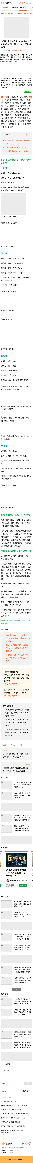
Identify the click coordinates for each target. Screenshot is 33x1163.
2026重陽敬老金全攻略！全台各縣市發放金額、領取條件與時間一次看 (23, 1001)
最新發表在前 (26, 1091)
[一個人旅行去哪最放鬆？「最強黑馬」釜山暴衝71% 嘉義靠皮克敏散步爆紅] (6, 970)
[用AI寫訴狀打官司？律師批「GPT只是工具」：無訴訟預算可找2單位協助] (6, 818)
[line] (26, 1143)
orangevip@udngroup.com (16, 1147)
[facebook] (23, 1143)
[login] (27, 2)
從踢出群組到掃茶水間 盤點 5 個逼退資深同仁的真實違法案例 (23, 1034)
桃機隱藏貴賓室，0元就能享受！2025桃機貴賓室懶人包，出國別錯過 (18, 638)
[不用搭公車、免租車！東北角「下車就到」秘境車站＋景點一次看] (6, 1012)
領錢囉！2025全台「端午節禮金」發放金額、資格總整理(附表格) (17, 658)
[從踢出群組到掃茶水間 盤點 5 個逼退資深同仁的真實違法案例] (6, 1035)
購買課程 (22, 2)
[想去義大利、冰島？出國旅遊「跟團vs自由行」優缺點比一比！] (6, 904)
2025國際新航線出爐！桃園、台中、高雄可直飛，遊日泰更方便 (23, 784)
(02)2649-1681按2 (13, 1150)
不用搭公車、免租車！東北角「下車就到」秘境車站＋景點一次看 (22, 1012)
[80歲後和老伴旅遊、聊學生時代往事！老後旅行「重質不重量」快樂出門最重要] (6, 948)
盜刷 (21, 745)
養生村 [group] (4, 14)
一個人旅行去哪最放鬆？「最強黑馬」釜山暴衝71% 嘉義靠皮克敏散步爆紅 (23, 969)
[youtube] (29, 1143)
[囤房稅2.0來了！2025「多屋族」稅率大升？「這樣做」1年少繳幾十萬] (6, 829)
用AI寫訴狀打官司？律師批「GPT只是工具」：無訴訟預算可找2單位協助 (22, 817)
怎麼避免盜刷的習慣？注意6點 (16, 151)
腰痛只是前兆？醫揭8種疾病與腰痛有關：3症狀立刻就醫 (22, 795)
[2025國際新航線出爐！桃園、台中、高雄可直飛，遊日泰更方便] (6, 785)
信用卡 (5, 745)
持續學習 (14, 7)
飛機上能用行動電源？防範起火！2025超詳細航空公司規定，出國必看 (18, 648)
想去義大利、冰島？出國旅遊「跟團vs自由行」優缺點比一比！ (22, 903)
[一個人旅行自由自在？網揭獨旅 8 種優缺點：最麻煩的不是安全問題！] (6, 981)
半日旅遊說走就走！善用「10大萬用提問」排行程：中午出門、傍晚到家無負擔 (22, 936)
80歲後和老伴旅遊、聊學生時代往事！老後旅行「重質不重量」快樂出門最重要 (23, 947)
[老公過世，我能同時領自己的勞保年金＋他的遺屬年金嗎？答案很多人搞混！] (6, 1045)
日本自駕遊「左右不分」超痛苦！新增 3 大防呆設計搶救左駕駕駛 (22, 914)
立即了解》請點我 (10, 683)
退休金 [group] (11, 14)
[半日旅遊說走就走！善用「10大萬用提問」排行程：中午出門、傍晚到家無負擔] (6, 937)
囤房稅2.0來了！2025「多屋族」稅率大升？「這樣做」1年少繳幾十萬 (22, 828)
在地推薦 (22, 7)
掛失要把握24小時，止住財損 (16, 147)
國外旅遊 (13, 745)
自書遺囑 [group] (19, 14)
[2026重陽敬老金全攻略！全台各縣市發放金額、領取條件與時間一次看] (6, 1002)
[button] (30, 2)
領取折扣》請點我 (10, 695)
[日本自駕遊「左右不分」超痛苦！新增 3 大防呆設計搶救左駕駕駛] (6, 915)
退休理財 (6, 7)
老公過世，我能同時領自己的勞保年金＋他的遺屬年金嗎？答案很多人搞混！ (22, 1045)
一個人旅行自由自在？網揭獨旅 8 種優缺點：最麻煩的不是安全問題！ (22, 980)
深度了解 (23, 886)
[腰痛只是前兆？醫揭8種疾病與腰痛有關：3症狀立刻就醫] (6, 796)
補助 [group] (26, 14)
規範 (2, 1084)
